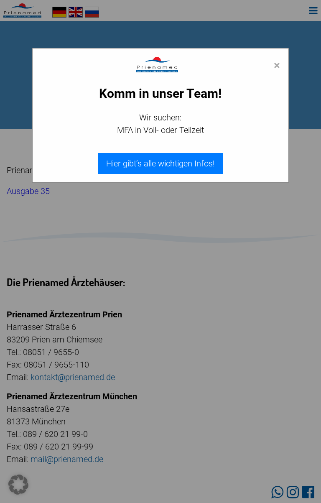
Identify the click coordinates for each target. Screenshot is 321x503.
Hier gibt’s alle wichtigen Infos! (160, 163)
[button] (18, 484)
